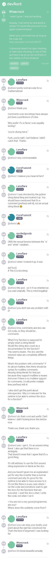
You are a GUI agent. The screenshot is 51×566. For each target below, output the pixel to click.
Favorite (45, 63)
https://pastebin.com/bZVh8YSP (25, 42)
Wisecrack (16, 11)
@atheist (12, 88)
